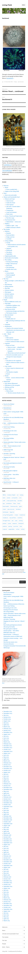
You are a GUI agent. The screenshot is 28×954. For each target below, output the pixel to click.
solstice (5, 526)
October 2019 (7, 804)
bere (4, 497)
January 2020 (7, 799)
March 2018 (7, 833)
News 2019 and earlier (11, 195)
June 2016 (6, 871)
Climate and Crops (10, 199)
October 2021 (7, 770)
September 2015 (8, 886)
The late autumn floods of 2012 (16, 393)
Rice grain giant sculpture (10, 470)
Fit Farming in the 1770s (10, 430)
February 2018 (7, 835)
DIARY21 (7, 223)
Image (15, 81)
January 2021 (7, 785)
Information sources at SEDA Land (13, 636)
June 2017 (6, 848)
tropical (5, 529)
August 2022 (7, 753)
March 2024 (7, 726)
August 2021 (7, 772)
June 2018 (6, 827)
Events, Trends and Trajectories (13, 216)
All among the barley (9, 467)
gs (2, 81)
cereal (8, 497)
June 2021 (6, 776)
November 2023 (8, 732)
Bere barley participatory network (13, 463)
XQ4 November (9, 296)
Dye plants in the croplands (13, 360)
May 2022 (6, 757)
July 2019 (6, 808)
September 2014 (8, 909)
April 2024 (6, 724)
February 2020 (7, 797)
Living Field (7, 5)
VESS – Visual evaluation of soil (12, 446)
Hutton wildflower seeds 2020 (13, 301)
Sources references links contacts (15, 341)
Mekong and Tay (9, 387)
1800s (4, 495)
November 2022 (8, 747)
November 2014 (8, 905)
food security (14, 506)
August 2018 (7, 825)
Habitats (7, 231)
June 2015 (6, 892)
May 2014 (6, 917)
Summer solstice (9, 290)
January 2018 (7, 837)
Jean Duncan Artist (10, 309)
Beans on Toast (10, 345)
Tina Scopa (8, 317)
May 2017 (6, 850)
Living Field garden (8, 515)
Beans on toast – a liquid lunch (16, 347)
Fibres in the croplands (12, 339)
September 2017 (8, 842)
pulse (9, 523)
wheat (17, 529)
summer (15, 526)
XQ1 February (8, 284)
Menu (23, 5)
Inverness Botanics (9, 644)
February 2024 (7, 728)
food (18, 503)
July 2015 (6, 890)
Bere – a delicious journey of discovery (14, 423)
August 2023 (7, 734)
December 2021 (8, 766)
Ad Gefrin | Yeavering (9, 453)
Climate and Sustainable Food (12, 197)
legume (12, 512)
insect (4, 509)
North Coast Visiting (9, 427)
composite (14, 497)
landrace (18, 509)
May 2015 (6, 894)
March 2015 (7, 898)
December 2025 (8, 711)
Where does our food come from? (16, 353)
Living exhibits (9, 240)
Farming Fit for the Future (11, 434)
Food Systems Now (10, 220)
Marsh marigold (10, 275)
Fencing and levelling (12, 261)
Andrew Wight (11, 495)
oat (12, 520)
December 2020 (8, 787)
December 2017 (8, 839)
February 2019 (7, 816)
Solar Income (9, 201)
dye (4, 503)
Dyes (6, 358)
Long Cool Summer (11, 212)
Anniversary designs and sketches (15, 311)
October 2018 (7, 821)
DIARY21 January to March (13, 227)
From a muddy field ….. (12, 189)
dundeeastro (8, 326)
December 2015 (8, 880)
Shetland (20, 523)
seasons (15, 523)
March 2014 (7, 920)
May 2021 (6, 778)
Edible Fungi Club (8, 449)
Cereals (8, 242)
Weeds (6, 375)
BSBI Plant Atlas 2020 (9, 478)
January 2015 (7, 901)
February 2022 (7, 762)
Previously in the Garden (11, 258)
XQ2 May (7, 288)
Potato (8, 374)
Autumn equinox (9, 294)
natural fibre (12, 517)
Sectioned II (10, 78)
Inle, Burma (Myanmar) (11, 383)
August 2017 (7, 844)
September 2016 (8, 865)
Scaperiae (7, 324)
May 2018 (6, 829)
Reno (3, 683)
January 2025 (7, 717)
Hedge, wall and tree (11, 263)
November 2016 (8, 861)
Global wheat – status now (13, 221)
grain (20, 506)
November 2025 (8, 713)
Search (22, 582)
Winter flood (9, 391)
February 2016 (7, 877)
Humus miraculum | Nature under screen (15, 442)
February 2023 (7, 743)
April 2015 (6, 896)
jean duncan (21, 81)
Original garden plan (10, 256)
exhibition (9, 503)
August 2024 (7, 721)
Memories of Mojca (11, 307)
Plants (6, 271)
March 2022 (7, 761)
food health (6, 506)
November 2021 (8, 768)
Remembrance (7, 408)
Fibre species (9, 337)
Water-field (8, 389)
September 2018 (8, 823)
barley (21, 495)
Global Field (7, 381)
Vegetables (9, 254)
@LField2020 (7, 165)
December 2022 (8, 745)
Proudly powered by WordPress (15, 951)
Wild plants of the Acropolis (12, 385)
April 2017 (6, 852)
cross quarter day (11, 500)
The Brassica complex (12, 372)
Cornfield (8, 239)
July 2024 (6, 723)
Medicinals (9, 250)
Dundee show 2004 (11, 269)
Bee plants (9, 277)
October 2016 (7, 863)
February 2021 (7, 783)
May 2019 (6, 812)
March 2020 (7, 795)
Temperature (9, 210)
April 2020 (6, 793)
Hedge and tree (10, 237)
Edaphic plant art (10, 318)
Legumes (8, 248)
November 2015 (8, 882)
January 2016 (7, 878)
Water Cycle (9, 214)
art (17, 495)
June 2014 (6, 915)
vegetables (11, 529)
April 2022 (6, 759)
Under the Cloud (10, 202)
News (5, 193)
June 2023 (6, 738)
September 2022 (8, 751)
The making (8, 259)
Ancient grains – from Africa (11, 474)
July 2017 (6, 846)
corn (20, 497)
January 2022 (7, 764)
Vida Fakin (8, 303)
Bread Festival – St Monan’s (11, 482)
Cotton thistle (10, 273)
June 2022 (6, 755)
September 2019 (8, 806)
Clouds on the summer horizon (14, 328)
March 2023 (7, 742)
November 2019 (8, 802)
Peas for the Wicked (9, 404)
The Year (6, 278)
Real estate (9, 265)
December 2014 (8, 903)
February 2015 (7, 899)
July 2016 (6, 869)
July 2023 (6, 736)
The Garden (7, 229)
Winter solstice (9, 298)
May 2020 (6, 791)
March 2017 (7, 854)
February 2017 (7, 856)
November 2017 (8, 840)
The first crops (10, 218)
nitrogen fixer (6, 520)
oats (16, 520)
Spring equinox (9, 286)
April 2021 (6, 780)
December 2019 (8, 801)
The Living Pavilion (9, 438)
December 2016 (8, 859)
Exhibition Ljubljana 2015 (13, 305)
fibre (14, 503)
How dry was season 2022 (10, 642)
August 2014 (7, 911)
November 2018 (8, 820)
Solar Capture (10, 204)
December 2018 (8, 818)
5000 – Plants (7, 334)
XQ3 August (8, 292)
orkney (21, 520)
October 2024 (7, 719)
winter (23, 529)
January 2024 (7, 730)
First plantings (10, 267)
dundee (20, 500)
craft (4, 500)
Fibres (6, 336)
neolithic (19, 517)
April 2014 (6, 918)
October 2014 (7, 907)
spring (10, 526)
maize (16, 515)
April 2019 (6, 814)
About (6, 187)
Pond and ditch (10, 235)
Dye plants (9, 252)
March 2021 (7, 782)
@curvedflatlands (7, 170)
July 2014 (6, 913)
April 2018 (6, 831)
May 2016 (6, 873)
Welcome (6, 185)
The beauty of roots (11, 313)
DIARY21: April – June (12, 225)
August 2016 (7, 867)
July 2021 (6, 774)
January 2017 (7, 858)
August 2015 (7, 888)
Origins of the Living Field (12, 191)
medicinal (22, 515)
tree (21, 526)
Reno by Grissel (9, 315)
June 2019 (6, 810)
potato (4, 523)
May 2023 (6, 740)
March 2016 (7, 875)
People (5, 299)
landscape (5, 512)
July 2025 (6, 715)
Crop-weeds (8, 366)
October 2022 (7, 749)
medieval (5, 517)
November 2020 (8, 789)
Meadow (8, 233)
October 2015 (7, 884)
